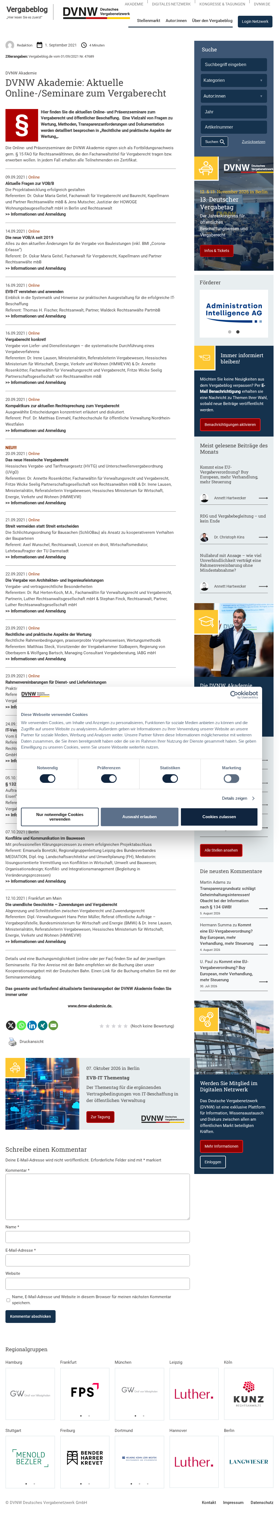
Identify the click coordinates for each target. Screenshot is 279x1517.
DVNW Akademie (21, 73)
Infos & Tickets (216, 250)
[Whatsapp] (21, 1025)
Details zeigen (234, 798)
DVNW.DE (262, 4)
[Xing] (42, 1025)
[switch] (109, 778)
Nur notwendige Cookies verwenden (59, 816)
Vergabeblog (27, 9)
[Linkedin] (32, 1025)
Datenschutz (262, 1502)
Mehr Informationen (221, 1146)
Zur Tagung (100, 1117)
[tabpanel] (85, 1390)
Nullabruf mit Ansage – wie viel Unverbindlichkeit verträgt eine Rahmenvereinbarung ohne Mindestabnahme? (231, 562)
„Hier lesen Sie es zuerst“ (24, 17)
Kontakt (209, 1502)
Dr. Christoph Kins (229, 537)
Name (12, 1227)
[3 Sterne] (113, 1026)
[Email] (53, 1025)
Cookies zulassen (219, 817)
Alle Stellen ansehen (221, 850)
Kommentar (17, 1170)
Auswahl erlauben (139, 817)
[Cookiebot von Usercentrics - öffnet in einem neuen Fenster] (234, 695)
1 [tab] (229, 332)
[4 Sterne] (119, 1026)
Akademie (134, 4)
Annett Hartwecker (230, 498)
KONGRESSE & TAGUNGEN (222, 4)
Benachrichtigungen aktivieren (230, 424)
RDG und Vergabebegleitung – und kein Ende (233, 518)
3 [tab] (147, 1484)
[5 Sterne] (125, 1026)
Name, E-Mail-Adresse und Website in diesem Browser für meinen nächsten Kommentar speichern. (91, 1300)
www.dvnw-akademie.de (89, 1006)
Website (12, 1273)
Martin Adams (213, 882)
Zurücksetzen (253, 141)
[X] (11, 1025)
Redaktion (24, 45)
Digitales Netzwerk (171, 4)
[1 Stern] (101, 1026)
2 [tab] (238, 332)
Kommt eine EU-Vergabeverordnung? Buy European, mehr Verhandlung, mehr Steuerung (229, 474)
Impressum (233, 1502)
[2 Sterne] (107, 1026)
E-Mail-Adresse (20, 1250)
